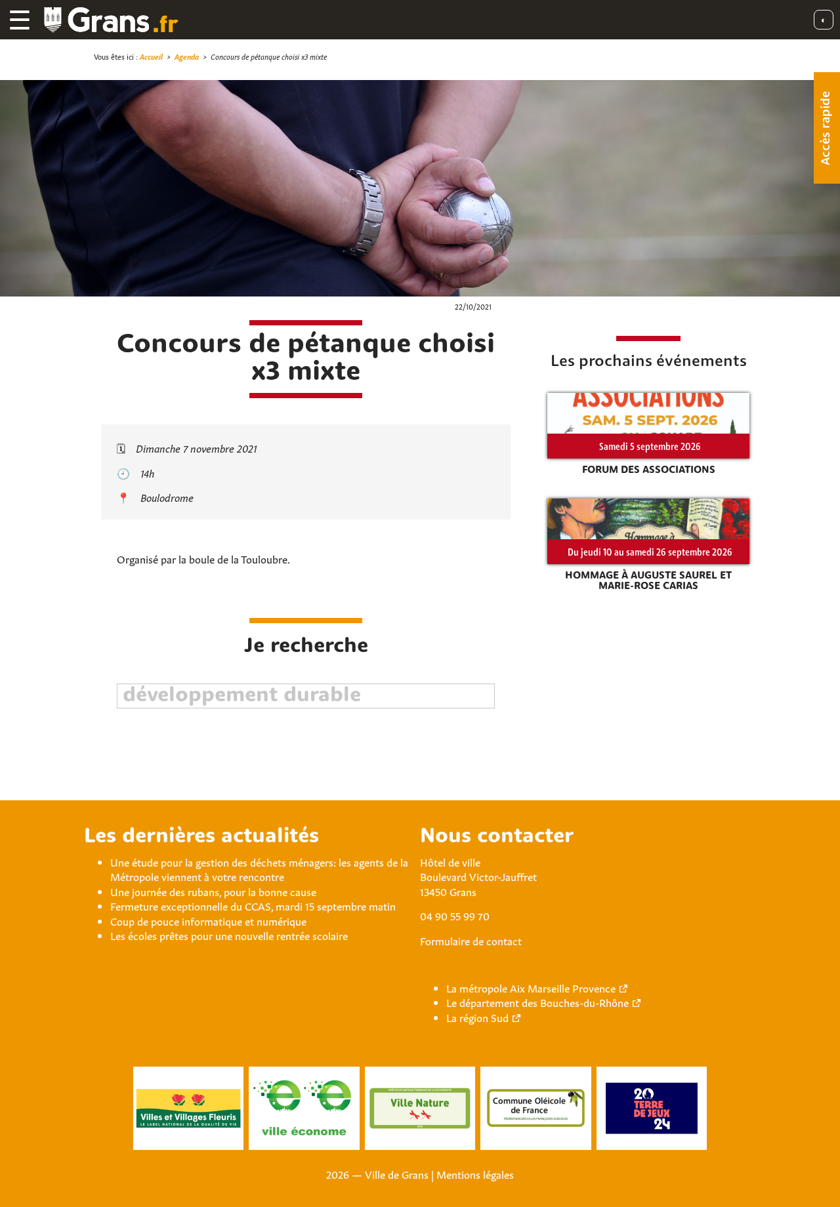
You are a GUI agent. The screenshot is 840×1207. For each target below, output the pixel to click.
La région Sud (477, 1017)
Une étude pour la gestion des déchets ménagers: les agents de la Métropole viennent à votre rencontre (259, 868)
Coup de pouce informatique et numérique (208, 920)
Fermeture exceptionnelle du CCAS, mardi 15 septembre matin (253, 905)
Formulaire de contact (471, 940)
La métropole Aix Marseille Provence (531, 987)
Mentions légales (475, 1173)
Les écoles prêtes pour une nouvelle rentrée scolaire (229, 935)
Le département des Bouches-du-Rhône (537, 1001)
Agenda (187, 56)
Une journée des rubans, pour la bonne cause (213, 891)
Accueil (151, 56)
